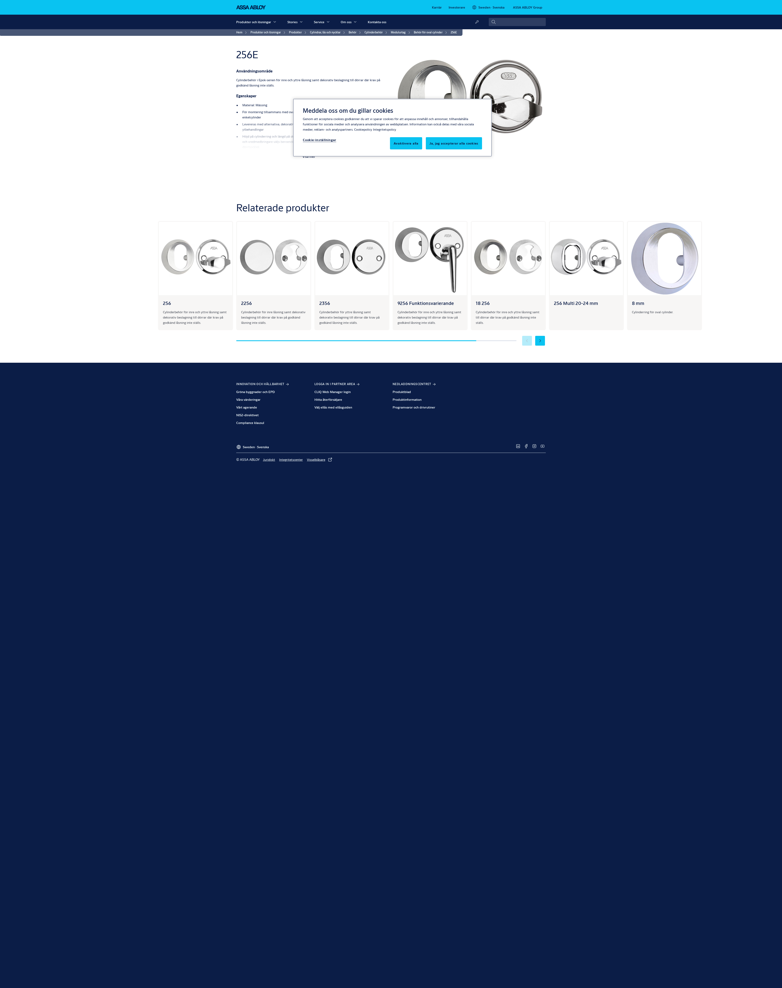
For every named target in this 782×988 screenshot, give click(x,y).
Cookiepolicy (363, 129)
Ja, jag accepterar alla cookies (453, 143)
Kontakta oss (377, 22)
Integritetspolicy (384, 129)
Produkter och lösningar (253, 22)
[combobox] (517, 22)
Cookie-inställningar (319, 140)
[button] (275, 22)
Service (319, 22)
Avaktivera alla (406, 143)
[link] (437, 7)
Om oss (346, 22)
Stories (292, 22)
